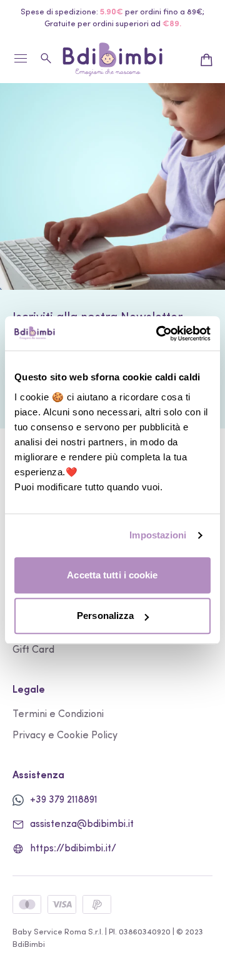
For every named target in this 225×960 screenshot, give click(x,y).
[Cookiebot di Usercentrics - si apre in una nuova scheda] (159, 333)
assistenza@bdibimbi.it (82, 824)
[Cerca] (47, 58)
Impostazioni (157, 535)
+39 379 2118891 (64, 800)
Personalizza (105, 615)
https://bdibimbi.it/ (73, 849)
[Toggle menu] (20, 63)
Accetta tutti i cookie (112, 575)
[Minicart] (206, 60)
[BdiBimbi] (112, 59)
